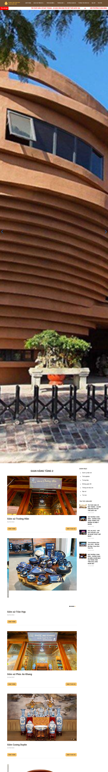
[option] (42, 495)
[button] (106, 231)
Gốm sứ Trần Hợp (16, 611)
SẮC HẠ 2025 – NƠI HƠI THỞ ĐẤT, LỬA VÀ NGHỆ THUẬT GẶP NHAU (94, 533)
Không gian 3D (71, 3)
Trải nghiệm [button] (50, 3)
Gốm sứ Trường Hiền (18, 518)
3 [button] (72, 606)
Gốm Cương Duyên (17, 744)
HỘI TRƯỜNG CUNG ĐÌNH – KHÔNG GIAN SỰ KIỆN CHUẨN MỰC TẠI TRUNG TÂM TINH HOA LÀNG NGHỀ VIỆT (94, 559)
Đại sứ (93, 3)
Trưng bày (85, 480)
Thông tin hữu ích (83, 3)
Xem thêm (11, 528)
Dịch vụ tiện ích (87, 473)
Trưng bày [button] (60, 3)
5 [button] (75, 606)
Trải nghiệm (86, 476)
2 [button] (75, 739)
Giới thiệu (28, 3)
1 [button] (69, 606)
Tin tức (100, 3)
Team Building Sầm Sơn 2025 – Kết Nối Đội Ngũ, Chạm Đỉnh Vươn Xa (93, 545)
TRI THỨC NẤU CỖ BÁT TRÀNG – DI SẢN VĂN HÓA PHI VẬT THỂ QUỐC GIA (94, 507)
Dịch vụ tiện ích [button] (38, 3)
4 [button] (73, 606)
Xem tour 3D (71, 528)
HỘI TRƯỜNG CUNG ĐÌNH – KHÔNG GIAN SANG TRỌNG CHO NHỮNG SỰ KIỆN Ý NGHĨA (47, 8)
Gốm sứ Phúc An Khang (19, 674)
